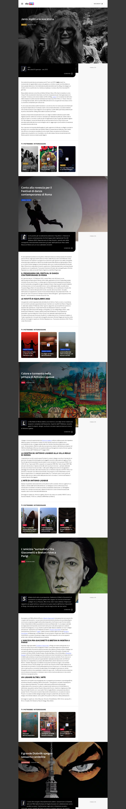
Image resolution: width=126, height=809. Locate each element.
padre (39, 631)
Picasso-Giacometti (55, 629)
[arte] (30, 4)
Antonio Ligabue (47, 440)
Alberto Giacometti (48, 618)
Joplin (54, 97)
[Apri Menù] (23, 4)
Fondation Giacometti (42, 645)
